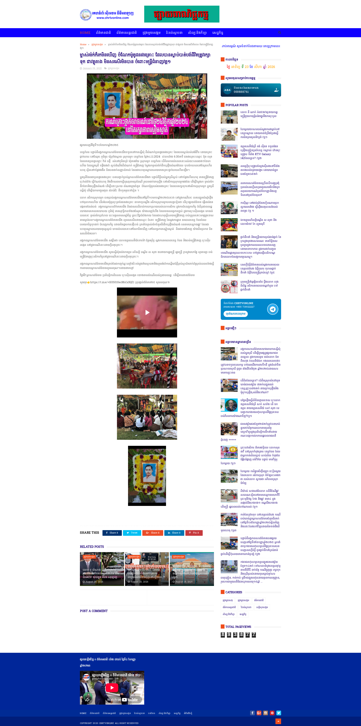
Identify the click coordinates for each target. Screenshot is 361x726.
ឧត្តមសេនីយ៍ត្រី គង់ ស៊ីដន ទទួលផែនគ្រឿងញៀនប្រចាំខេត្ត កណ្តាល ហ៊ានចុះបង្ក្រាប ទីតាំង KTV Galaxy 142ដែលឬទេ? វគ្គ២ (260, 152)
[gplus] (259, 713)
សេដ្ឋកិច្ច (217, 33)
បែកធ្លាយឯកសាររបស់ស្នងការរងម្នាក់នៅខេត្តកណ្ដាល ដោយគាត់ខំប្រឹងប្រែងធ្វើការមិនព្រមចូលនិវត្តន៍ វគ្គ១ (259, 133)
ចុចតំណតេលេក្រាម (235, 314)
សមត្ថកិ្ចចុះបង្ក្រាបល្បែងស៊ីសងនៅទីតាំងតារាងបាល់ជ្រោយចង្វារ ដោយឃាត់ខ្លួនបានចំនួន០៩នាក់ (260, 170)
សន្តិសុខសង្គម (262, 607)
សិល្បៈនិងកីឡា (197, 33)
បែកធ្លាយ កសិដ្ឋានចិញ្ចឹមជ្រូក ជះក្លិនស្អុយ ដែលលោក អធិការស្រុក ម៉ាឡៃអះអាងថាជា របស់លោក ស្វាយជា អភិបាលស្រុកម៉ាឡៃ (260, 477)
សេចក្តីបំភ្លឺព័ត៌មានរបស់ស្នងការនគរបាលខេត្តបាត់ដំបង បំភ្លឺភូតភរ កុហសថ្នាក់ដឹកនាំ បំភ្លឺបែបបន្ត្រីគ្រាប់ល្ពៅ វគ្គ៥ (259, 269)
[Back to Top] (278, 721)
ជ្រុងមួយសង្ (228, 600)
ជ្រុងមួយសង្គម (152, 33)
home (83, 713)
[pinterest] (272, 713)
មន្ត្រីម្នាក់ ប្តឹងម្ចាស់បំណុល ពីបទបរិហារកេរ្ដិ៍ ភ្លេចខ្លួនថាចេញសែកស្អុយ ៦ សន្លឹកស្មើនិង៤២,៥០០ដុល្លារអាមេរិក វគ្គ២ (191, 571)
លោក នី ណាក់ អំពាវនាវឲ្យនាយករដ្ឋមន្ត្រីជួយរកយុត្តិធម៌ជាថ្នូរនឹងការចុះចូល (259, 114)
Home (85, 33)
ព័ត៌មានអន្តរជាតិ (127, 33)
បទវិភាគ (151, 713)
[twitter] (278, 713)
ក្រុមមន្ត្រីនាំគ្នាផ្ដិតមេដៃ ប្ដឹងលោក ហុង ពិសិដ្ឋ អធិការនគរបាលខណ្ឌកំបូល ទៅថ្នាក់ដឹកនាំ (259, 286)
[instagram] (265, 713)
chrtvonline (106, 723)
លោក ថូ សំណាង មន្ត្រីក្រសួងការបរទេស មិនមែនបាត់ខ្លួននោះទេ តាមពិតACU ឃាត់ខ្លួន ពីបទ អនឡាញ (101, 573)
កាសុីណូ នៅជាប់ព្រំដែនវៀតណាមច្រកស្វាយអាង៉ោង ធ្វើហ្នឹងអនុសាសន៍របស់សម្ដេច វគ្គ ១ (259, 207)
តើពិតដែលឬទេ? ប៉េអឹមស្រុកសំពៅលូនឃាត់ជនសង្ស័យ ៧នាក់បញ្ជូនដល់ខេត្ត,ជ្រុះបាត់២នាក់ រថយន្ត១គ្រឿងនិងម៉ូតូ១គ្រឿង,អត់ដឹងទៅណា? (260, 387)
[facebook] (252, 713)
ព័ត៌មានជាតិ (103, 33)
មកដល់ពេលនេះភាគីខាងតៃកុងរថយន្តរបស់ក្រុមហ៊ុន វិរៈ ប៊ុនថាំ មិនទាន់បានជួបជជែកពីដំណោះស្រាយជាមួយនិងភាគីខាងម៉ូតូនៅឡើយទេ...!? (146, 571)
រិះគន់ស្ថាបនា (174, 33)
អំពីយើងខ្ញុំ (188, 713)
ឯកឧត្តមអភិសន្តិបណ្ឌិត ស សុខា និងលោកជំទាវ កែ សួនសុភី (258, 222)
